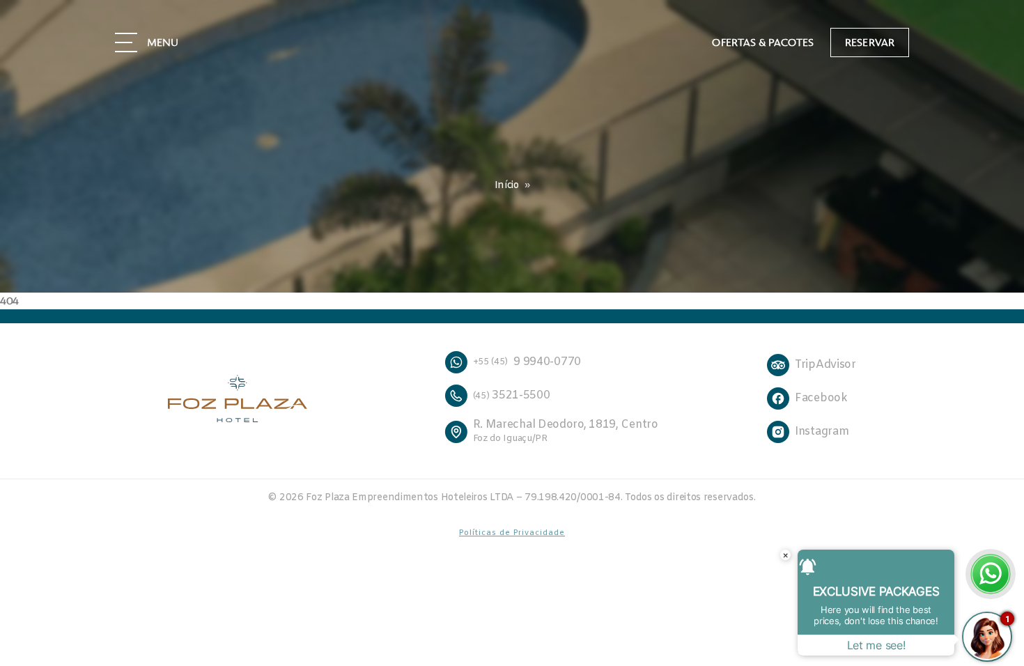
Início (507, 185)
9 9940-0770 (527, 362)
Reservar (869, 42)
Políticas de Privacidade (512, 533)
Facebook (821, 398)
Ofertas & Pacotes (763, 42)
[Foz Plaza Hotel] (251, 398)
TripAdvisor (825, 364)
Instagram (821, 431)
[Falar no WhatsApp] (990, 574)
